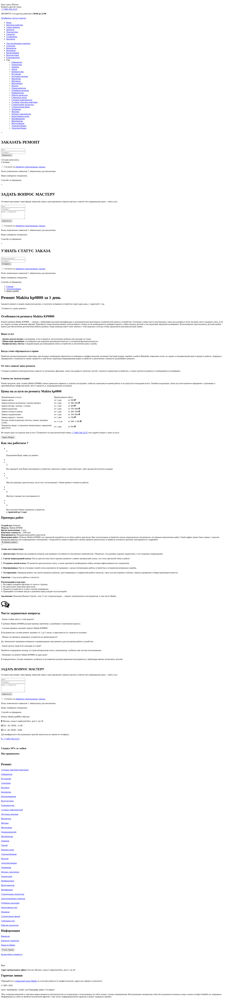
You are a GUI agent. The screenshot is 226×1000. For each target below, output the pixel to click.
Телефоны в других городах (13, 18)
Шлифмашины (18, 119)
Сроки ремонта (13, 27)
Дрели (14, 69)
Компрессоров (7, 850)
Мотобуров (6, 819)
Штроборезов (7, 836)
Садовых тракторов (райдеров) (15, 770)
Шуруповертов (8, 885)
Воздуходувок (7, 801)
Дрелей (4, 845)
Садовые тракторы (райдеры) (25, 102)
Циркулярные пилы (20, 116)
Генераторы (17, 64)
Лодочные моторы (20, 76)
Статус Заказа (7, 950)
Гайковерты (17, 62)
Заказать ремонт (10, 542)
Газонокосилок (7, 805)
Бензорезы (11, 50)
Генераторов (6, 876)
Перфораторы (18, 93)
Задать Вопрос (8, 437)
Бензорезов (6, 792)
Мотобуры (16, 79)
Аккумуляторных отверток (13, 898)
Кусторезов (6, 779)
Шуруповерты (18, 123)
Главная (9, 286)
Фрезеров (5, 912)
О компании (11, 37)
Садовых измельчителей (12, 810)
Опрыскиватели (19, 88)
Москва (6, 960)
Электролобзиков (9, 854)
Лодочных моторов (9, 814)
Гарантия (10, 34)
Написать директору (10, 941)
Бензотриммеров (8, 796)
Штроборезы (17, 121)
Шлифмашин (7, 890)
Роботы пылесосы (20, 95)
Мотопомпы (17, 83)
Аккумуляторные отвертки (18, 43)
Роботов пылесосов (9, 925)
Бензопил (5, 787)
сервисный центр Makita (26, 981)
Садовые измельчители (22, 100)
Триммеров (6, 867)
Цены (8, 22)
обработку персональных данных (30, 167)
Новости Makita (8, 945)
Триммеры (16, 109)
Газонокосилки (13, 57)
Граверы (15, 67)
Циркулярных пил (9, 907)
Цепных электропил (10, 872)
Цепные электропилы (21, 114)
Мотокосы (16, 81)
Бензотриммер (12, 53)
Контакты (10, 39)
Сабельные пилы (19, 97)
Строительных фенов (10, 916)
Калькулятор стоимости (11, 954)
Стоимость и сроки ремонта (13, 308)
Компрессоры (18, 72)
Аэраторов (6, 783)
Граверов (5, 841)
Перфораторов (7, 881)
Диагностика (12, 32)
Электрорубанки (19, 128)
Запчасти (10, 29)
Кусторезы (16, 74)
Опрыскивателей (8, 832)
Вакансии (5, 936)
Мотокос (5, 823)
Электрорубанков (9, 863)
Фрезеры (15, 111)
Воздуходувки (12, 55)
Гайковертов (6, 774)
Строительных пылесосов (12, 894)
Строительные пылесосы (23, 104)
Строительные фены (21, 107)
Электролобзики (19, 126)
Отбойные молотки (20, 90)
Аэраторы (10, 46)
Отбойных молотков (10, 903)
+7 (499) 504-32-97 (9, 9)
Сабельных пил (8, 921)
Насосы (15, 86)
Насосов (5, 859)
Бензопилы (11, 48)
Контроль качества (14, 25)
